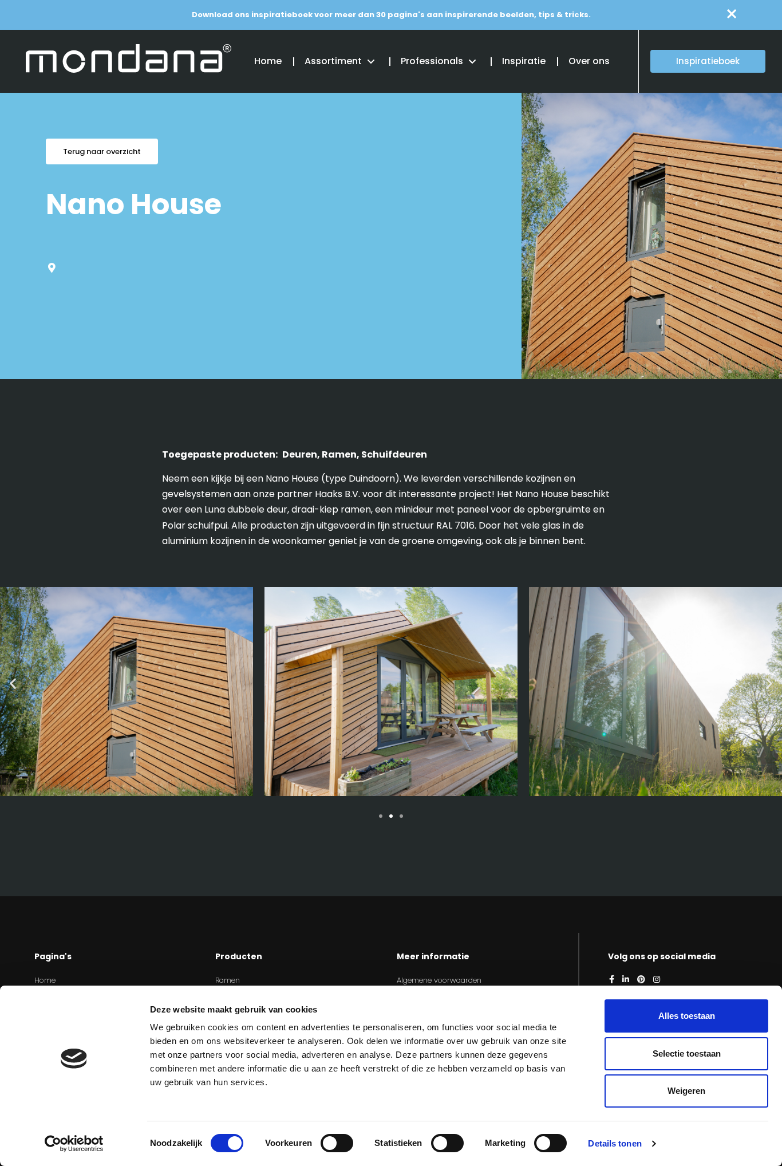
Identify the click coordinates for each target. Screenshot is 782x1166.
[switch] (337, 1143)
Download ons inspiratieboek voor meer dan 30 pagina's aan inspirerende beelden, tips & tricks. (391, 14)
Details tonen (614, 1143)
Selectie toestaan (687, 1053)
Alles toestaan (686, 1016)
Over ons (589, 61)
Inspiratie (524, 61)
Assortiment (333, 61)
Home (268, 61)
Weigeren (686, 1091)
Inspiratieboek (708, 61)
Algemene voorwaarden (439, 980)
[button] (13, 683)
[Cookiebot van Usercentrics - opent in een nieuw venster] (74, 1143)
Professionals (432, 61)
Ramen (227, 980)
